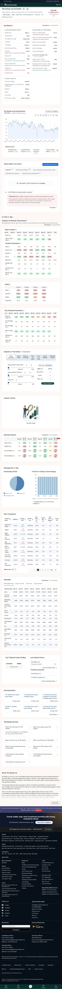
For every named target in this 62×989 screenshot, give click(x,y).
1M (38, 115)
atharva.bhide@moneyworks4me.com (14, 949)
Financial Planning (26, 884)
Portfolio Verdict (46, 871)
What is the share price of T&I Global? (14, 727)
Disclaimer (41, 965)
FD (5, 853)
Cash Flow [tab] (29, 583)
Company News (32, 836)
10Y (53, 115)
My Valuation (49, 365)
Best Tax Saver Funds (42, 848)
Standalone (45, 25)
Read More (55, 803)
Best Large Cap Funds (19, 848)
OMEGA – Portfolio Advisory (49, 889)
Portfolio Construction (28, 886)
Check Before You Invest (50, 164)
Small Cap (37, 14)
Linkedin (6, 905)
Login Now (38, 810)
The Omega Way (46, 877)
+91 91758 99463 (12, 951)
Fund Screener (19, 846)
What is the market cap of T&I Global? (42, 727)
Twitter (6, 915)
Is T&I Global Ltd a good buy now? (15, 762)
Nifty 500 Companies (41, 838)
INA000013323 (37, 829)
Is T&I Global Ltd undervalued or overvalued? (42, 755)
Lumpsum (10, 853)
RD (14, 853)
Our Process (35, 913)
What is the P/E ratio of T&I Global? (15, 740)
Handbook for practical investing (30, 865)
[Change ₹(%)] (25, 520)
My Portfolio (45, 869)
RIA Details (48, 829)
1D (35, 115)
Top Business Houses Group (9, 874)
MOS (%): (40, 379)
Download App (8, 1)
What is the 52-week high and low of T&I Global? (15, 747)
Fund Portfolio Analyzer (30, 846)
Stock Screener (6, 836)
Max (57, 115)
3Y (48, 115)
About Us (34, 915)
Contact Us (35, 917)
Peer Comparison (10, 514)
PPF (17, 853)
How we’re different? (47, 879)
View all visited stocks (49, 667)
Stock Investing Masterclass (29, 867)
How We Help (25, 881)
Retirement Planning (27, 873)
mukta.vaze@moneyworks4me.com (44, 939)
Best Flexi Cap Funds (7, 848)
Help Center (49, 1)
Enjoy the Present (26, 877)
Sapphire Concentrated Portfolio (50, 894)
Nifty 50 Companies (29, 838)
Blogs (23, 862)
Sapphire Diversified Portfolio (49, 892)
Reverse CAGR (27, 853)
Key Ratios (55, 111)
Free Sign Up (16, 929)
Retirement (35, 853)
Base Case (41, 365)
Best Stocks (14, 836)
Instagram (7, 913)
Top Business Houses (43, 836)
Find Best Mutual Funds (8, 846)
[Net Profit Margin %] (52, 520)
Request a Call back (37, 909)
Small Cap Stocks (19, 840)
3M (40, 115)
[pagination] (55, 570)
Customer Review (46, 883)
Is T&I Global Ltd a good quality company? (14, 755)
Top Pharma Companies (51, 840)
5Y (51, 115)
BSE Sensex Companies (8, 840)
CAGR (20, 853)
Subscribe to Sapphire (44, 822)
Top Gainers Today (18, 838)
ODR (29, 969)
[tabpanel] (31, 617)
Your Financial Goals (27, 871)
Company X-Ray (46, 865)
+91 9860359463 (36, 907)
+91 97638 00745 (12, 942)
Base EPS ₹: (40, 372)
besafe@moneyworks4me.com (40, 905)
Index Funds (52, 848)
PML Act (4, 969)
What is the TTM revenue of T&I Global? (42, 747)
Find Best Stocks (6, 870)
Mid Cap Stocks (29, 840)
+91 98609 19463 (42, 942)
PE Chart (48, 111)
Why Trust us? (45, 881)
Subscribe (56, 1)
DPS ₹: (40, 375)
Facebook (7, 907)
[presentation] (57, 150)
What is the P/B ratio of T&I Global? (43, 740)
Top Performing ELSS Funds (9, 888)
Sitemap (24, 888)
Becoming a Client (46, 875)
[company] (10, 520)
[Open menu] (2, 4)
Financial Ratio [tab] (38, 583)
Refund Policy (17, 965)
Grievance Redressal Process (17, 969)
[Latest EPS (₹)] (45, 520)
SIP (3, 853)
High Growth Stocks (7, 838)
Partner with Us (36, 911)
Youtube (6, 910)
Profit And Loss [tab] (9, 583)
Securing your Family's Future (29, 875)
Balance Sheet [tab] (19, 583)
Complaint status (6, 965)
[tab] (9, 170)
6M (43, 115)
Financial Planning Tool (48, 862)
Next (51, 570)
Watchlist (4, 862)
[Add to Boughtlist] (27, 9)
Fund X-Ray (45, 867)
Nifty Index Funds (30, 848)
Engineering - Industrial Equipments (24, 14)
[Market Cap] (32, 520)
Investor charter (38, 969)
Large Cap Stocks (39, 840)
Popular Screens (23, 836)
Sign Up (58, 4)
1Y (46, 115)
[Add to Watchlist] (23, 9)
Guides (23, 869)
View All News (53, 714)
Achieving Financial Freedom (29, 879)
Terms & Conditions (30, 965)
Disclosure (50, 965)
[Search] (30, 986)
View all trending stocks (48, 681)
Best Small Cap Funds (42, 846)
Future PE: (10, 380)
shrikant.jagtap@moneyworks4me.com (15, 939)
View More (53, 207)
